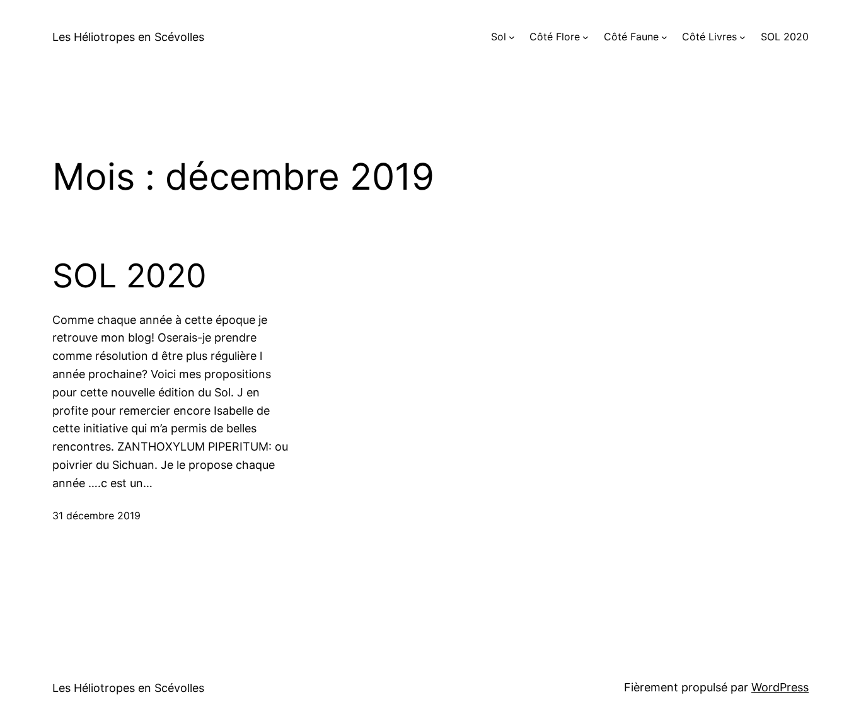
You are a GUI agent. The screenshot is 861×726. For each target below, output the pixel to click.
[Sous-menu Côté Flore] (585, 37)
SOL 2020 (129, 276)
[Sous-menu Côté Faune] (664, 37)
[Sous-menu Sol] (512, 37)
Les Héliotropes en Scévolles (128, 36)
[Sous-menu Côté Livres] (742, 37)
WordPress (780, 687)
